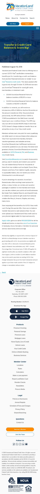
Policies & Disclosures (20, 399)
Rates (8, 18)
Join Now (13, 23)
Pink (23, 152)
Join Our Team (20, 434)
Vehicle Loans (20, 345)
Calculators (20, 372)
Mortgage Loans (20, 338)
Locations (20, 365)
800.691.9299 (26, 221)
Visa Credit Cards (20, 348)
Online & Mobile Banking (20, 352)
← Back (3, 272)
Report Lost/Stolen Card (20, 379)
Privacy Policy (20, 409)
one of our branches (30, 223)
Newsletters (20, 386)
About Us (15, 18)
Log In (27, 23)
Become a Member (20, 429)
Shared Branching (20, 413)
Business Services (20, 355)
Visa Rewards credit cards (11, 82)
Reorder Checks (20, 382)
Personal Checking (20, 328)
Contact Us (24, 18)
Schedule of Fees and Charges (20, 406)
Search (32, 18)
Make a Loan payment (20, 375)
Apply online (6, 221)
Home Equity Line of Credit (20, 342)
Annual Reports (20, 402)
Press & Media (20, 389)
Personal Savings (20, 331)
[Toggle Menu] (37, 28)
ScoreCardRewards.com (13, 159)
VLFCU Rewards (15, 152)
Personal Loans (20, 335)
